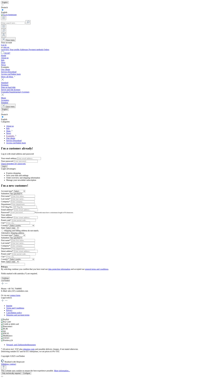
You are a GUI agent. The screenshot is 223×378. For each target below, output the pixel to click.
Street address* (7, 217)
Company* (6, 201)
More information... (62, 371)
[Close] (2, 376)
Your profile (15, 49)
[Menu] (3, 18)
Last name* (6, 199)
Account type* (7, 191)
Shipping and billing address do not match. (21, 231)
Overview (5, 49)
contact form (15, 295)
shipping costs (29, 349)
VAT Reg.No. (7, 207)
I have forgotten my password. (13, 164)
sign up (6, 47)
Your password (7, 161)
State (3, 228)
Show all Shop (7, 77)
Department (6, 204)
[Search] (28, 22)
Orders (46, 49)
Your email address (9, 158)
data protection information (59, 269)
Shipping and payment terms (17, 315)
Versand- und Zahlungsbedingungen (21, 345)
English (4, 12)
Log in (3, 45)
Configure (26, 373)
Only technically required (11, 373)
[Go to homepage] (9, 15)
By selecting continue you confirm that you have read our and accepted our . (55, 269)
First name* (6, 196)
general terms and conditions (96, 269)
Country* (5, 225)
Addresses (24, 49)
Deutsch (4, 7)
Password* (5, 212)
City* (3, 223)
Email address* (7, 210)
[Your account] (3, 35)
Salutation (5, 193)
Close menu (10, 40)
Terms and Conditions (15, 308)
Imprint (9, 306)
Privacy (9, 310)
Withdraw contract (8, 364)
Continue (5, 278)
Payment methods (36, 49)
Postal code (6, 220)
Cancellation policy (14, 313)
